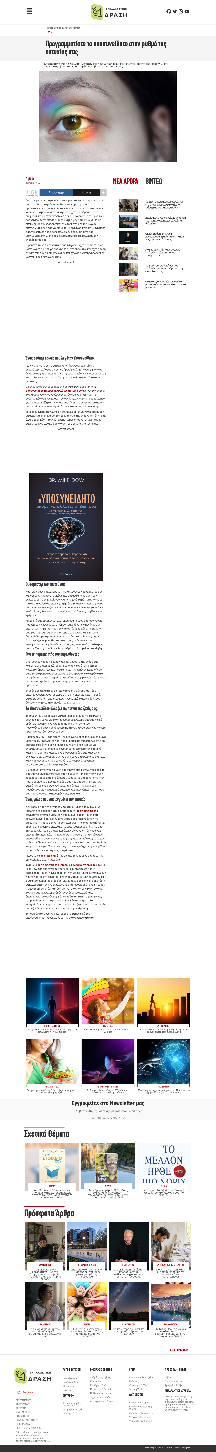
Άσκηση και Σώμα (138, 1402)
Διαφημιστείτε (23, 1412)
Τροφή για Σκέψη (173, 1385)
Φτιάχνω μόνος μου (140, 1416)
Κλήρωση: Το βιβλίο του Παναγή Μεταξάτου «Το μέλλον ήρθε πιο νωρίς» (163, 1192)
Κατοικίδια (96, 1381)
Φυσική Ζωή (136, 1395)
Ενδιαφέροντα (45, 1324)
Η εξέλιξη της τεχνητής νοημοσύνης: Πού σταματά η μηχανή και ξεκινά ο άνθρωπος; (164, 1091)
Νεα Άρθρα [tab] (125, 182)
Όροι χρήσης (22, 1415)
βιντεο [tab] (153, 182)
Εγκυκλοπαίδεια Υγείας (141, 1377)
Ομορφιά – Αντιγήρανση (141, 1412)
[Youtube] (186, 11)
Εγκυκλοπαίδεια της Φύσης (140, 1408)
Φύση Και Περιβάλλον (140, 1420)
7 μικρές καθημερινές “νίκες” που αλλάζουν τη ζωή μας (108, 1030)
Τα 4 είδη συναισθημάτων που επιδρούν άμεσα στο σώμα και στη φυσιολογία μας (164, 268)
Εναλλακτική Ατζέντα (178, 1391)
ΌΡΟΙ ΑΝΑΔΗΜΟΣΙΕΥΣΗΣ (28, 1428)
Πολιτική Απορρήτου (26, 1419)
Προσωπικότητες (173, 1381)
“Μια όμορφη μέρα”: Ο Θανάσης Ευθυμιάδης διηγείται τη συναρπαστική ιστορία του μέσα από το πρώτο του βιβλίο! (108, 1193)
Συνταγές (67, 1413)
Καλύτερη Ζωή (45, 1265)
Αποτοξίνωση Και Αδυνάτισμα (72, 1404)
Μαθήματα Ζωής (98, 1385)
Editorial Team (33, 183)
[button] (30, 11)
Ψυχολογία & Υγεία (87, 1265)
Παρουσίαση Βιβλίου (71, 28)
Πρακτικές (68, 1389)
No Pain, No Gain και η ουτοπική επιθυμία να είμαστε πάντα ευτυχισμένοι (163, 252)
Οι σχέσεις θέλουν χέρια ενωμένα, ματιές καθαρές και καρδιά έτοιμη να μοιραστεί (165, 284)
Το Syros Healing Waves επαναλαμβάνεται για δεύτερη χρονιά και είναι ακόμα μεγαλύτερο (170, 1332)
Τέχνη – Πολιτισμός (100, 1397)
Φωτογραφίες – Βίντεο (101, 1401)
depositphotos (24, 1400)
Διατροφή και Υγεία (73, 1409)
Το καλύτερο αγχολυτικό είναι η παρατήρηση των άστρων (128, 1331)
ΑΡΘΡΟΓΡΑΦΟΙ (23, 1404)
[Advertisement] (66, 309)
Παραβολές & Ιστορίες (101, 1389)
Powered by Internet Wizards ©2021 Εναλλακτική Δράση (167, 1447)
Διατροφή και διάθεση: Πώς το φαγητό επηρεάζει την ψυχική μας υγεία (52, 1091)
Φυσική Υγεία (136, 1389)
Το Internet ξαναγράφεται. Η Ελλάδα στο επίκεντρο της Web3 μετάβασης (108, 1091)
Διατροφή (68, 1396)
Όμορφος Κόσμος (101, 1370)
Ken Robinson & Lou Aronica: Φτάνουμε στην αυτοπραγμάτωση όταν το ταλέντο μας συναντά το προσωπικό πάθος (52, 1193)
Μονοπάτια (68, 1385)
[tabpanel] (149, 244)
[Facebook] (168, 11)
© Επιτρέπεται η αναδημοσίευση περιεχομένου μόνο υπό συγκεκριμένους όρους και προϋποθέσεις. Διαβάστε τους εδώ (33, 1436)
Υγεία (132, 1370)
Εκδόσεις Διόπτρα (53, 28)
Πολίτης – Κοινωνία (100, 1393)
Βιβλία (49, 32)
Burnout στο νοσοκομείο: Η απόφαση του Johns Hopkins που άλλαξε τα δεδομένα (165, 220)
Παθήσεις (134, 1381)
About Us (21, 1408)
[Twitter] (174, 11)
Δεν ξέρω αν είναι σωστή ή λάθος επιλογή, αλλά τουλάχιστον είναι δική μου (52, 1030)
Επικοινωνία (23, 1424)
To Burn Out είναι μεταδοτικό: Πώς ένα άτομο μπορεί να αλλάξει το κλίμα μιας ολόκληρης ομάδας (164, 204)
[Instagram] (180, 11)
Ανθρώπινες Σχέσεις (100, 1377)
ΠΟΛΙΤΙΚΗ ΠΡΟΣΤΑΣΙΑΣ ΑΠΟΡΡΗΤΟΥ (108, 1118)
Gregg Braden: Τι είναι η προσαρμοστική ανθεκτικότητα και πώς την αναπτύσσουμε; (164, 236)
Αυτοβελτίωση (163, 1265)
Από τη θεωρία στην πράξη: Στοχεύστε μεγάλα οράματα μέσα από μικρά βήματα (164, 1030)
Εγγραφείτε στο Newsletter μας (108, 1103)
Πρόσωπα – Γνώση (176, 1370)
